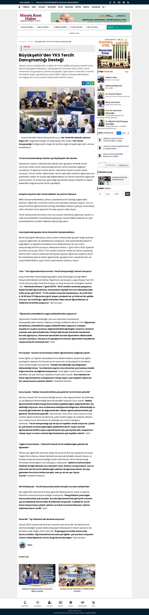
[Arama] (114, 2)
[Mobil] (110, 2)
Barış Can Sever (112, 102)
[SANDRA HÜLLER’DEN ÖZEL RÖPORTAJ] (104, 180)
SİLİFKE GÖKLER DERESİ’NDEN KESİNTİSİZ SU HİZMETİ (111, 155)
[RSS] (128, 2)
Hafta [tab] (124, 133)
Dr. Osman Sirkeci (113, 94)
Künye (71, 606)
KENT (34, 7)
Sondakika (37, 606)
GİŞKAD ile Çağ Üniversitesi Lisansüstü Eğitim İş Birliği (111, 139)
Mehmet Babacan (113, 85)
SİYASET (42, 7)
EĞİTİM (78, 7)
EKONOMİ (52, 7)
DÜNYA (86, 7)
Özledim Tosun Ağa (112, 80)
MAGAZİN (69, 7)
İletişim (60, 606)
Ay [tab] (128, 133)
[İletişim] (119, 2)
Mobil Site (25, 606)
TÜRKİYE (26, 7)
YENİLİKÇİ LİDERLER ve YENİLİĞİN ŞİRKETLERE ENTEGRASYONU (111, 127)
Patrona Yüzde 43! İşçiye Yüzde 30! (117, 96)
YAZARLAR (96, 7)
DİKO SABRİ (109, 88)
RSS (93, 606)
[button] (104, 7)
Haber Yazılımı (91, 613)
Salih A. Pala (111, 77)
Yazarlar (50, 606)
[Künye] (124, 2)
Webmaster (82, 606)
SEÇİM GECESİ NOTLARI (113, 105)
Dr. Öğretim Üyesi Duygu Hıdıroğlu (116, 122)
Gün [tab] (118, 133)
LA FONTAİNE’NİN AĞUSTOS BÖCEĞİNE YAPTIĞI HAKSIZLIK (110, 116)
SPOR (60, 7)
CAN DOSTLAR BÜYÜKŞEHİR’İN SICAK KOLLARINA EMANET (57, 2)
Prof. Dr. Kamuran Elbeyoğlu (113, 111)
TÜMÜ (126, 72)
